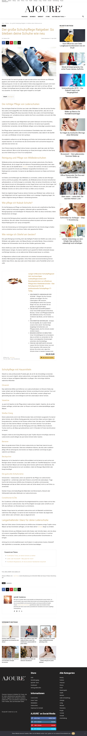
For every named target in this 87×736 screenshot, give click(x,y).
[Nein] (85, 733)
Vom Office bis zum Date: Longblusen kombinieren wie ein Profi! (72, 46)
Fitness (62, 685)
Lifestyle (62, 700)
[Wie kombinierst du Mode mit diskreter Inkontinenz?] (29, 652)
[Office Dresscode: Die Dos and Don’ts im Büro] (72, 167)
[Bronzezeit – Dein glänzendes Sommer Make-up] (72, 146)
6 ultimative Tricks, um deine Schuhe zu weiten (21, 555)
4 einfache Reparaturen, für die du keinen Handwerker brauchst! (26, 562)
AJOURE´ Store (35, 682)
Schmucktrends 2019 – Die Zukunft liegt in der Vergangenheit (72, 90)
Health (61, 693)
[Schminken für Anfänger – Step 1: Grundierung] (72, 209)
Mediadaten (34, 703)
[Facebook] (3, 42)
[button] (83, 17)
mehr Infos (12, 357)
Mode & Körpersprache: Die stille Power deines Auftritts (72, 68)
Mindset (62, 705)
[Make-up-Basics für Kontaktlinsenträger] (72, 103)
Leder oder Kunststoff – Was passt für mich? (20, 558)
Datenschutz (34, 705)
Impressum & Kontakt (37, 708)
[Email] (19, 42)
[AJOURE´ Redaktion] (8, 604)
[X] (7, 42)
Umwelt (62, 715)
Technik (62, 713)
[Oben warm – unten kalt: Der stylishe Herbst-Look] (72, 188)
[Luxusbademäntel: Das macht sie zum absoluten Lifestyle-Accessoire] (10, 652)
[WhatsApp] (15, 42)
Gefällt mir (52, 718)
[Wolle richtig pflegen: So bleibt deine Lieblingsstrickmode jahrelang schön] (47, 631)
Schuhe (25, 166)
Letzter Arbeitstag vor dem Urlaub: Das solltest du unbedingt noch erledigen (72, 241)
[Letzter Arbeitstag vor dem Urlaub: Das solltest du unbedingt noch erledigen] (72, 230)
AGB (32, 677)
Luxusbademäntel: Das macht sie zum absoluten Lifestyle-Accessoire (10, 660)
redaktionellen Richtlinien (23, 604)
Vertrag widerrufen (36, 687)
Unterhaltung (63, 718)
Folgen (53, 721)
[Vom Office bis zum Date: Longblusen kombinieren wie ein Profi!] (72, 35)
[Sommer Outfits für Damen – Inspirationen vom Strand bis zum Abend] (10, 631)
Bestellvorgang (35, 680)
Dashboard (34, 685)
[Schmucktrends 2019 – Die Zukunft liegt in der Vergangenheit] (72, 80)
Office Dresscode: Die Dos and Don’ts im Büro (72, 176)
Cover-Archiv (34, 698)
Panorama (62, 708)
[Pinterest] (11, 42)
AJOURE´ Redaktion (20, 597)
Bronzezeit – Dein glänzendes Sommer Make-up (72, 155)
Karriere (62, 695)
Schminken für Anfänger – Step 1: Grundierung (72, 219)
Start (3, 23)
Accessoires (9, 583)
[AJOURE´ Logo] (43, 9)
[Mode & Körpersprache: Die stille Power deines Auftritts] (72, 59)
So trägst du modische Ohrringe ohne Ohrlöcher (72, 134)
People (61, 710)
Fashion (7, 23)
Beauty (62, 677)
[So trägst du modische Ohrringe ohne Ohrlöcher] (72, 124)
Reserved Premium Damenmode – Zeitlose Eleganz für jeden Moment (47, 660)
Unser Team (34, 700)
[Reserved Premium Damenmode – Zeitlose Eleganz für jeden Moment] (47, 652)
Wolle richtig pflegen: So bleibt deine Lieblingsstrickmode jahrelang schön (47, 640)
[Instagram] (16, 610)
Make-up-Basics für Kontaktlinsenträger (72, 113)
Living (61, 703)
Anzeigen (10, 96)
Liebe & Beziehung (65, 698)
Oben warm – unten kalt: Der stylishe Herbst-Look (72, 197)
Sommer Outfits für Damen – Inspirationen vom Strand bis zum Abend (10, 640)
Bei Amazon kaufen (48, 357)
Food (61, 687)
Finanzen (62, 682)
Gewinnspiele (63, 690)
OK (73, 733)
